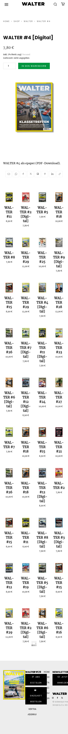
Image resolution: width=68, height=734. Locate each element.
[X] (30, 174)
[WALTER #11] (9, 197)
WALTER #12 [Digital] (26, 402)
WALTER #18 (59, 212)
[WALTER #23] (59, 333)
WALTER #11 (9, 212)
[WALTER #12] (26, 382)
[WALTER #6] (9, 382)
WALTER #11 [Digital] (42, 352)
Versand (26, 54)
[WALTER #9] (59, 242)
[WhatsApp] (16, 174)
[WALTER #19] (26, 568)
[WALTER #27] (59, 382)
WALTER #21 (59, 446)
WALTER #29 (26, 257)
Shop (17, 21)
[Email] (8, 174)
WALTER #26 (9, 347)
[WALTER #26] (9, 333)
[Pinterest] (45, 174)
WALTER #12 (9, 582)
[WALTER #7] (26, 333)
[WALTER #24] (42, 382)
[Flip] (37, 174)
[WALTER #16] (59, 613)
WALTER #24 (42, 397)
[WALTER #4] (42, 288)
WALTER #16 (59, 627)
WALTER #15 (9, 302)
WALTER (28, 21)
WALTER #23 (59, 347)
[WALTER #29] (26, 242)
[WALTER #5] (42, 197)
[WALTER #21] (59, 432)
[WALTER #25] (42, 242)
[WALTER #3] (59, 523)
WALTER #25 (42, 257)
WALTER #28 (59, 302)
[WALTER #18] (59, 197)
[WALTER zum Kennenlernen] (26, 658)
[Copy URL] (59, 174)
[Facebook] (23, 174)
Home (6, 21)
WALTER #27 (59, 397)
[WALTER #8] (9, 242)
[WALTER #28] (59, 288)
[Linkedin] (52, 174)
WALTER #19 (26, 582)
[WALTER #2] (26, 197)
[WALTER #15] (9, 288)
